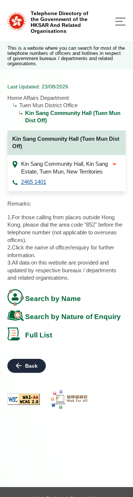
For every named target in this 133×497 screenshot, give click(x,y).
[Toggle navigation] (120, 21)
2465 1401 (33, 182)
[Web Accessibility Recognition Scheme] (69, 399)
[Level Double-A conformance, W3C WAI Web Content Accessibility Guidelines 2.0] (23, 399)
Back (31, 366)
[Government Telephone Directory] (16, 21)
